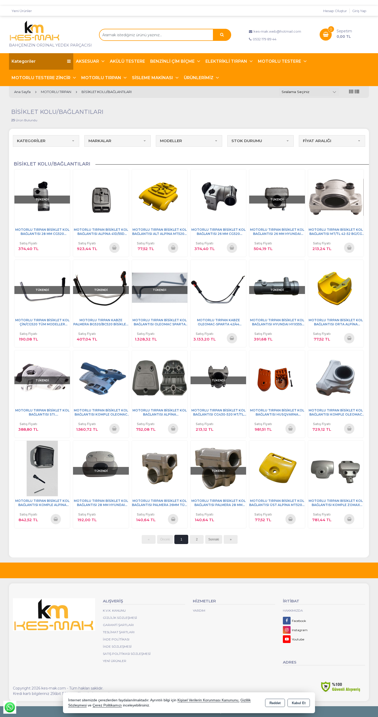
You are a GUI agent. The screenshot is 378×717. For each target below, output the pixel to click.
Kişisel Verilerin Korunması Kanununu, (208, 700)
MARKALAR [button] (99, 140)
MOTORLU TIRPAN (101, 77)
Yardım (199, 610)
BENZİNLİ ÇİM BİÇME (173, 61)
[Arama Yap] (222, 35)
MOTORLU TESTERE (280, 61)
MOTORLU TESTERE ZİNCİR (41, 77)
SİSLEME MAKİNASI (153, 77)
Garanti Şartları (118, 625)
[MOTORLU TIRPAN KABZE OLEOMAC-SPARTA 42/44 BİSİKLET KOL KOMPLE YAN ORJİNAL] (218, 287)
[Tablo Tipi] (357, 91)
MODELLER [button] (171, 140)
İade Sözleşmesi (117, 646)
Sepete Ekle (114, 247)
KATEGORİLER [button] (31, 140)
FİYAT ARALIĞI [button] (317, 140)
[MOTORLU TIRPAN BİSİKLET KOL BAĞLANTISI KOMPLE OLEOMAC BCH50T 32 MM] (336, 377)
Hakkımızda (293, 610)
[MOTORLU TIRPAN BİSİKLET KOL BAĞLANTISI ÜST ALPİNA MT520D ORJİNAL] (277, 468)
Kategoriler (24, 61)
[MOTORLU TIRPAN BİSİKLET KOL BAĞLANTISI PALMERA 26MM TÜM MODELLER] (159, 468)
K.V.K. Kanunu (114, 610)
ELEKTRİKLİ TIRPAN (226, 61)
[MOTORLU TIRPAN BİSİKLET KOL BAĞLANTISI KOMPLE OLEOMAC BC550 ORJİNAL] (101, 377)
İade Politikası (116, 639)
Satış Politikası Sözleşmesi (127, 654)
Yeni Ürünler (114, 661)
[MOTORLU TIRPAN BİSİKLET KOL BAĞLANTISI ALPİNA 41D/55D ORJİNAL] (101, 196)
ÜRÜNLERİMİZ (199, 77)
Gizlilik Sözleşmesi (120, 618)
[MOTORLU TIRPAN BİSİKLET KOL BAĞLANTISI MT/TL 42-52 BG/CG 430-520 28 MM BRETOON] (336, 196)
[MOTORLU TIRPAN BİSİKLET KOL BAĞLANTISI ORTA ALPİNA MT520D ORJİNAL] (336, 287)
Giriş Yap (359, 11)
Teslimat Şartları (118, 632)
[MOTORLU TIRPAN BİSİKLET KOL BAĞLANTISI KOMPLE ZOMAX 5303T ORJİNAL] (336, 468)
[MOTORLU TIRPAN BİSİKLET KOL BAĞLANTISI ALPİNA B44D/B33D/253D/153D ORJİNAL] (159, 377)
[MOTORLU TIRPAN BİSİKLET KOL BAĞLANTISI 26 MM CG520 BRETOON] (218, 196)
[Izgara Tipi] (351, 91)
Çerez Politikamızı (107, 705)
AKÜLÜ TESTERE (127, 61)
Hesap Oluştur (335, 11)
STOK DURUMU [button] (246, 140)
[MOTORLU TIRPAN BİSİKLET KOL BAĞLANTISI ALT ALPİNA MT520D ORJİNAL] (159, 196)
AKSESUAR (88, 61)
